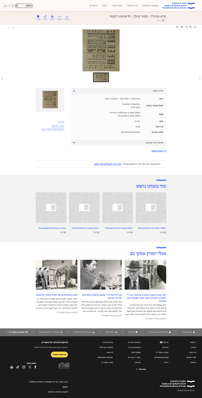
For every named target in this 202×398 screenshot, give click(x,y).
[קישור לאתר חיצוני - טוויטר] (29, 367)
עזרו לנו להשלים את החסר (107, 164)
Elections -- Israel (57, 126)
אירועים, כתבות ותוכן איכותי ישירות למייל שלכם (51, 347)
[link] (188, 332)
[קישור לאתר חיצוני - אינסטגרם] (23, 367)
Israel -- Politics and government (52, 130)
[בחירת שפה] (12, 5)
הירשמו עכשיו (59, 354)
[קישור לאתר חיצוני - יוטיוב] (11, 367)
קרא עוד (142, 369)
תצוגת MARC (157, 151)
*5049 (65, 387)
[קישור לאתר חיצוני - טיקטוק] (17, 367)
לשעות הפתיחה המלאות (58, 392)
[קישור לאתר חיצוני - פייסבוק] (35, 367)
